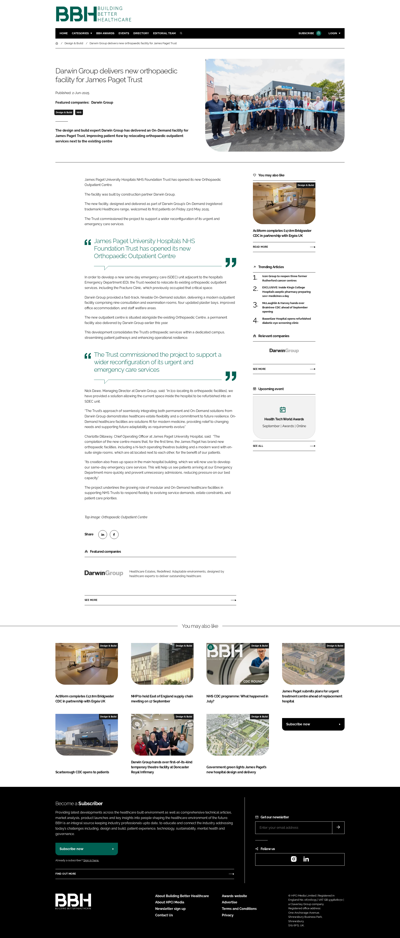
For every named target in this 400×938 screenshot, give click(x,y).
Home (64, 33)
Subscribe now (298, 724)
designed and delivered (128, 204)
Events (124, 33)
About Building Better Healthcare (182, 896)
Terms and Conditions (239, 909)
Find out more (65, 873)
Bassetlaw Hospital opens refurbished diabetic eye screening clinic (288, 321)
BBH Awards (105, 33)
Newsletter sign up (170, 909)
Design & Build (64, 112)
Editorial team (164, 33)
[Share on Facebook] (114, 534)
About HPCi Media (169, 902)
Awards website (234, 896)
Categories (80, 33)
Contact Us (164, 915)
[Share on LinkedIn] (102, 534)
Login (333, 33)
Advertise (229, 902)
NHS (79, 112)
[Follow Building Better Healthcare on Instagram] (293, 860)
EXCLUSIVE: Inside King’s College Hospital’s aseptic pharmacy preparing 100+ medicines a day (288, 291)
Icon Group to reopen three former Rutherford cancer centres (288, 278)
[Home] (57, 43)
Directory (141, 33)
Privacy (228, 915)
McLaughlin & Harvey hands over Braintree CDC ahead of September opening (288, 307)
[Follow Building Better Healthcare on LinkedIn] (306, 860)
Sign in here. (91, 860)
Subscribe (306, 33)
